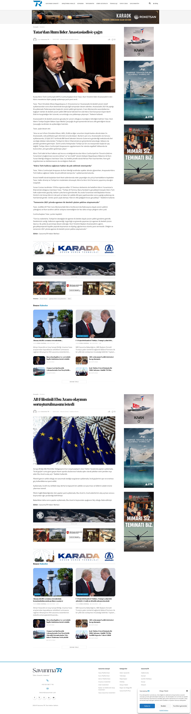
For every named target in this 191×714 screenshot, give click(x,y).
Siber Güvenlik (102, 3)
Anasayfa (35, 27)
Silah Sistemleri (103, 698)
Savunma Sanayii (52, 3)
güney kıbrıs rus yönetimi (58, 298)
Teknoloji (113, 3)
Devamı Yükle (74, 381)
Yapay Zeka (124, 3)
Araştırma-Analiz (68, 3)
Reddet (163, 706)
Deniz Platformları (104, 692)
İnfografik (90, 3)
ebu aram (47, 570)
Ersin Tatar (43, 298)
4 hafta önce (94, 373)
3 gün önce (51, 343)
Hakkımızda (145, 686)
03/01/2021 (56, 39)
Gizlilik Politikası (163, 710)
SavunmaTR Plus (125, 704)
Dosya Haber (124, 698)
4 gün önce (94, 343)
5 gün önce (50, 362)
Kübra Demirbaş (41, 343)
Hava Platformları (104, 686)
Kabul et (147, 706)
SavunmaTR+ (134, 3)
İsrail (60, 570)
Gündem (80, 3)
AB (41, 570)
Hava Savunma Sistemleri (106, 706)
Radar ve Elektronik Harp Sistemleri (106, 702)
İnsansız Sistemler (104, 695)
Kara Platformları (104, 689)
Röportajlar (123, 692)
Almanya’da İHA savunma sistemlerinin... (48, 340)
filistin (55, 570)
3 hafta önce (94, 362)
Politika (122, 695)
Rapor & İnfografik (126, 701)
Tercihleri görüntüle (180, 706)
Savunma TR (45, 39)
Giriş (156, 3)
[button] (187, 691)
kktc (69, 298)
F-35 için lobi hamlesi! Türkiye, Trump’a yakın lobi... (94, 340)
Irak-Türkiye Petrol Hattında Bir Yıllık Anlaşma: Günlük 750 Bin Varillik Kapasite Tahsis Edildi (100, 646)
